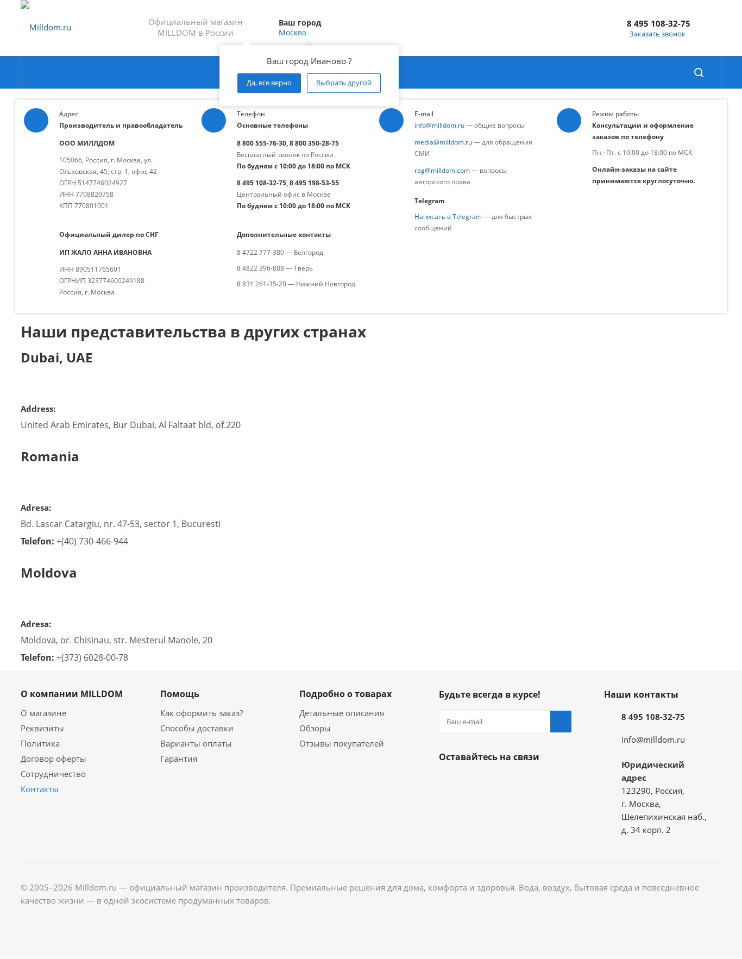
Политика (40, 743)
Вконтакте (450, 782)
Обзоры (315, 728)
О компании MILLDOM (72, 694)
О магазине (43, 712)
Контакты (40, 789)
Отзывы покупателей (341, 743)
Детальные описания (341, 712)
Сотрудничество (53, 773)
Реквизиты (42, 728)
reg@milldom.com (442, 170)
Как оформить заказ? (201, 712)
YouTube (504, 782)
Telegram (477, 782)
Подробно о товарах (345, 694)
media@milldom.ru (443, 142)
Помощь (179, 694)
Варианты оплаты (196, 743)
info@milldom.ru (439, 125)
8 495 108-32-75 (658, 23)
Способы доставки (197, 728)
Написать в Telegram (448, 216)
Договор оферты (53, 758)
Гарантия (178, 758)
